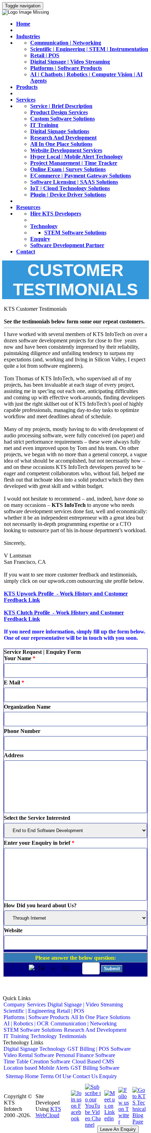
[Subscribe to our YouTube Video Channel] (92, 1125)
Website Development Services (66, 150)
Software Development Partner (67, 245)
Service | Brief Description (61, 106)
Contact (25, 252)
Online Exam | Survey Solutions (68, 169)
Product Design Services (59, 112)
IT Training (44, 125)
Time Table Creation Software (37, 1061)
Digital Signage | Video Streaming (70, 62)
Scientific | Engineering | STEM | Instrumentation (89, 49)
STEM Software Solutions (75, 233)
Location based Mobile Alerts (36, 1068)
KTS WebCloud (48, 1112)
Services (25, 100)
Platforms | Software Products (66, 68)
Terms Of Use (55, 1076)
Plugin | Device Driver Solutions (68, 195)
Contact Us (85, 1076)
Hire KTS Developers (55, 214)
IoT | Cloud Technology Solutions (70, 188)
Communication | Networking (65, 43)
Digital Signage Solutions (59, 131)
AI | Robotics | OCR (26, 1023)
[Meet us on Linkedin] (109, 1118)
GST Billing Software (95, 1068)
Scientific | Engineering (29, 1011)
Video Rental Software (29, 1055)
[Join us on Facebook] (75, 1118)
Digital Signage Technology (35, 1049)
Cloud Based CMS (93, 1061)
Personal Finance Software (85, 1055)
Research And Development (63, 138)
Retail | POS (44, 55)
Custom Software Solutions (62, 119)
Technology (44, 226)
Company (14, 1005)
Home (23, 24)
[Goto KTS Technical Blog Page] (138, 1122)
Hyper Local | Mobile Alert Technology (76, 157)
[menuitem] (14, 1005)
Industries (28, 36)
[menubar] (75, 1020)
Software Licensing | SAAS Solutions (74, 182)
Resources (28, 207)
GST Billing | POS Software (99, 1049)
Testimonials (72, 1036)
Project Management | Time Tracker (73, 163)
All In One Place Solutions (61, 144)
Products (27, 87)
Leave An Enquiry (118, 1129)
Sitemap (15, 1076)
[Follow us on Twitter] (123, 1122)
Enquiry (40, 239)
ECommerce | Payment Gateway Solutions (80, 176)
